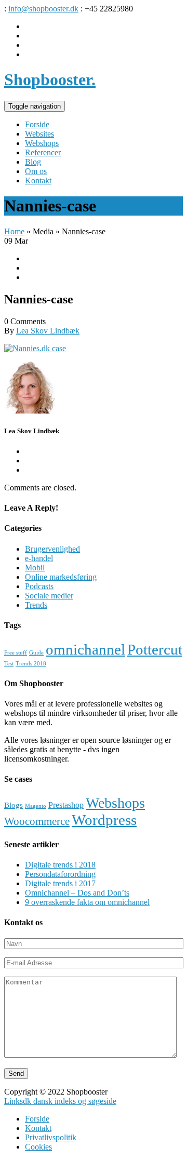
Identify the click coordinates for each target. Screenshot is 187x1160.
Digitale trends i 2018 (60, 864)
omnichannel (85, 649)
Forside (37, 1118)
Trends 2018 (31, 663)
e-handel (39, 558)
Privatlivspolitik (50, 1137)
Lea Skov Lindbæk (47, 330)
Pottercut (154, 649)
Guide (36, 653)
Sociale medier (49, 595)
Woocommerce (37, 821)
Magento (35, 806)
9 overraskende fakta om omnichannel (87, 902)
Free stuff (15, 653)
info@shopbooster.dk (43, 8)
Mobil (35, 567)
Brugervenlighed (52, 548)
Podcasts (39, 586)
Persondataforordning (60, 874)
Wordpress (104, 819)
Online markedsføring (61, 576)
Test (9, 663)
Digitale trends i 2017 (60, 883)
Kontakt (38, 1128)
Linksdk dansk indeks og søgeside (60, 1101)
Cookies (38, 1146)
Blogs (13, 805)
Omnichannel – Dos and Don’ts (77, 892)
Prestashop (66, 805)
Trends (36, 605)
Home (14, 231)
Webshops (115, 803)
